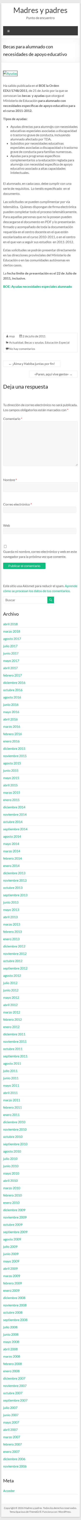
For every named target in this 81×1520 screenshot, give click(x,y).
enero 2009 (11, 1290)
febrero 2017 (12, 675)
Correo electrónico (17, 504)
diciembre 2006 (14, 1459)
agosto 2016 (12, 697)
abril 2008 (10, 1349)
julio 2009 (10, 1246)
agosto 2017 (12, 639)
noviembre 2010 (15, 1129)
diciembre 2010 (14, 1122)
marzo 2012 (11, 1012)
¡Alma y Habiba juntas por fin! (32, 364)
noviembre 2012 (15, 953)
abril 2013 (10, 917)
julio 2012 (10, 983)
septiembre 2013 (15, 895)
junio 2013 (10, 902)
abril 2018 (10, 624)
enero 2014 (11, 866)
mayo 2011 (11, 1085)
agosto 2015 (12, 763)
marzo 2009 (11, 1276)
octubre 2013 (12, 888)
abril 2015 (10, 785)
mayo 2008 (11, 1342)
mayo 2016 (11, 712)
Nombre (10, 480)
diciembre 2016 (14, 682)
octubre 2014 (12, 822)
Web (6, 525)
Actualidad (16, 342)
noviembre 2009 (15, 1217)
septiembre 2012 (15, 968)
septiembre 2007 (15, 1400)
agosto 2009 (12, 1239)
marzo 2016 (11, 726)
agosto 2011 (12, 1063)
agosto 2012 (12, 975)
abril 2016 (10, 719)
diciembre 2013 (14, 873)
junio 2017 (10, 653)
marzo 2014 (11, 851)
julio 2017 (10, 646)
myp (12, 336)
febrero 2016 (12, 734)
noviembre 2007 (15, 1386)
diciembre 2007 (14, 1378)
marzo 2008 (11, 1356)
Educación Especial (57, 342)
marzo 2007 (11, 1437)
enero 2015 (11, 800)
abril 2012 (10, 1005)
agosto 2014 (12, 836)
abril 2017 (10, 668)
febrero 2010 (12, 1195)
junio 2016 (10, 704)
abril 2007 (10, 1429)
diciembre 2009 (14, 1210)
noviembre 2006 (15, 1466)
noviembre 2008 (15, 1305)
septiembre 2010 (15, 1144)
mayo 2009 (11, 1261)
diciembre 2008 (14, 1298)
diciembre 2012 (14, 946)
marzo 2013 (11, 924)
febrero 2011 (12, 1107)
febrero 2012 (12, 1019)
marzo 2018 (11, 631)
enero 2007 (11, 1451)
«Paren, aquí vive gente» (53, 374)
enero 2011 (11, 1115)
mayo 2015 (11, 778)
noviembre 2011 (15, 1041)
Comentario (12, 419)
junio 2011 (10, 1078)
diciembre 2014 (14, 807)
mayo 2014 (11, 844)
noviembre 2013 (15, 880)
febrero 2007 (12, 1444)
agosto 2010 (12, 1151)
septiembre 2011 (15, 1056)
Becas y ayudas (34, 342)
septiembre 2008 (15, 1320)
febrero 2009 (12, 1283)
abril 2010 (10, 1180)
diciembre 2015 (14, 748)
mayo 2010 (11, 1173)
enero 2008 (11, 1371)
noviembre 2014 (15, 814)
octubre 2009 (12, 1224)
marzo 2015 (11, 792)
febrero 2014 (12, 858)
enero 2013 (11, 939)
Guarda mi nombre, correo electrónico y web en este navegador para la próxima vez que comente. (40, 553)
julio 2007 (10, 1408)
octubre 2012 (12, 961)
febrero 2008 (12, 1364)
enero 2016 (11, 741)
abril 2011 (10, 1093)
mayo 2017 (11, 660)
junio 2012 (10, 990)
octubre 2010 (12, 1137)
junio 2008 (10, 1334)
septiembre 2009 (15, 1232)
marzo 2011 (11, 1100)
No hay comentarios (22, 348)
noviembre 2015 (15, 756)
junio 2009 (10, 1254)
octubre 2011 (12, 1049)
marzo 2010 (11, 1188)
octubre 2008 (12, 1312)
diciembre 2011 (14, 1034)
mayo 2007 (11, 1422)
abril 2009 (10, 1268)
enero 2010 (11, 1202)
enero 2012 (11, 1027)
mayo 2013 (11, 909)
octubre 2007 (12, 1393)
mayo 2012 (11, 997)
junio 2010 (10, 1166)
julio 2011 (10, 1071)
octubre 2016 (12, 690)
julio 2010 (10, 1159)
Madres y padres (40, 10)
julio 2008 (10, 1327)
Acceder (9, 1491)
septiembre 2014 (15, 829)
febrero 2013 (12, 931)
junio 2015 (10, 770)
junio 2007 (10, 1415)
